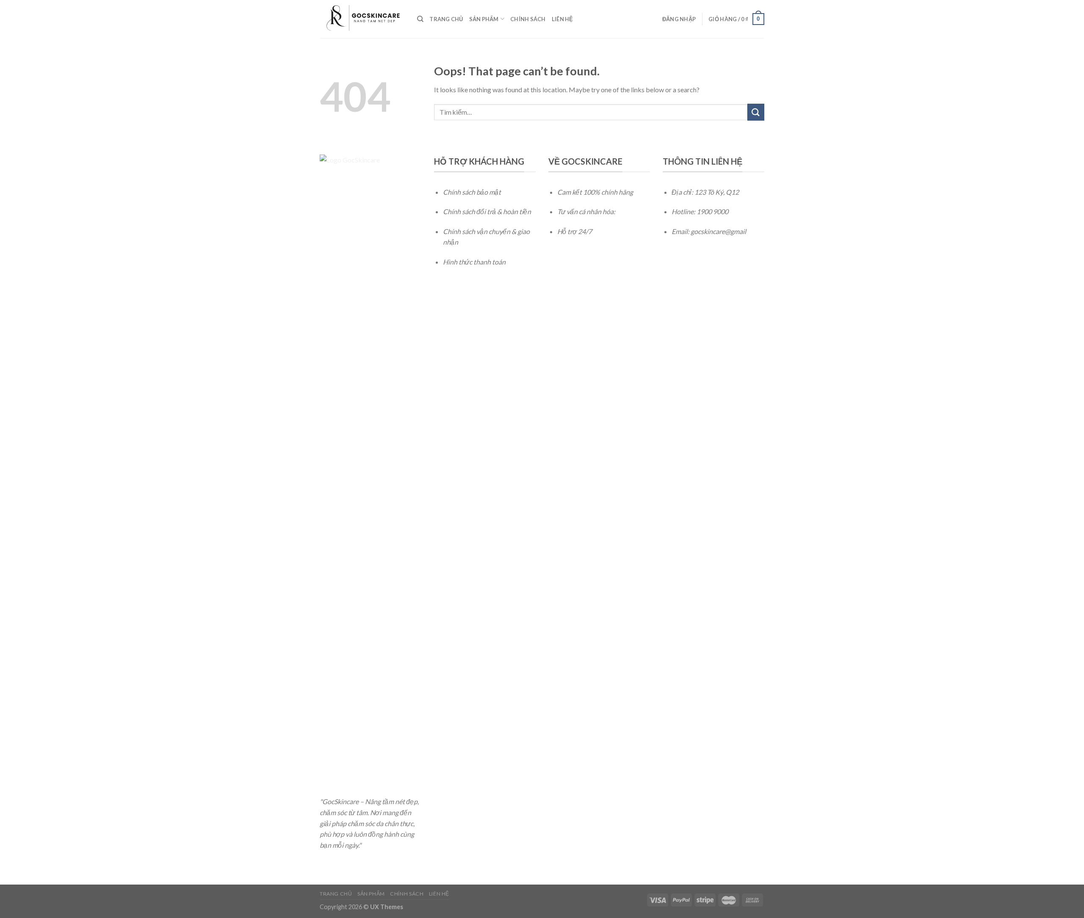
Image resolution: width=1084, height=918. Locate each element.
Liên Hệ (562, 19)
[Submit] (755, 112)
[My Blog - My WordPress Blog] (362, 19)
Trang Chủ (446, 19)
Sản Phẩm (484, 19)
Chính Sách (528, 19)
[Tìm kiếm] (420, 19)
